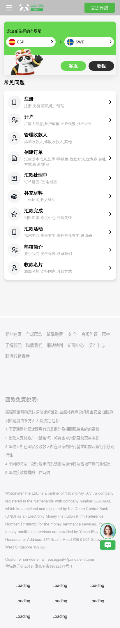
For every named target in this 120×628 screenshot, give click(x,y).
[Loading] (9, 377)
